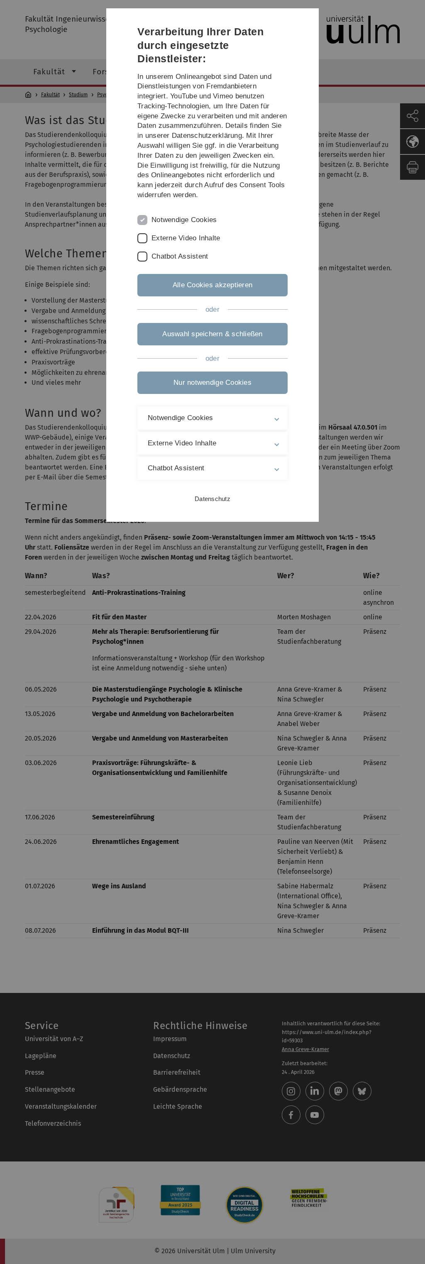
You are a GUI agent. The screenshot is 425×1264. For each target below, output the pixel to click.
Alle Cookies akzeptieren (212, 285)
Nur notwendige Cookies (212, 382)
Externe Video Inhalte (185, 238)
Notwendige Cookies (184, 220)
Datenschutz (212, 498)
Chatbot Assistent (179, 256)
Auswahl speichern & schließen (212, 334)
